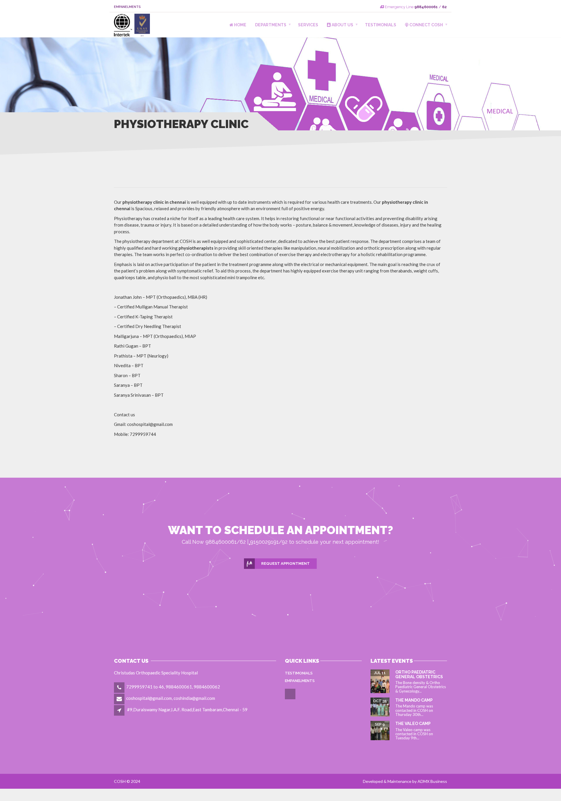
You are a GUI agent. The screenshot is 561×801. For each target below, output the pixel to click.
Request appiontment (285, 563)
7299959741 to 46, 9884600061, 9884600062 (173, 686)
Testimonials (380, 25)
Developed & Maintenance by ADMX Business (405, 781)
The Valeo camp (413, 723)
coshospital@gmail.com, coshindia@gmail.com (170, 698)
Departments (270, 25)
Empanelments (127, 7)
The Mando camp (414, 700)
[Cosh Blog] (290, 698)
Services (308, 25)
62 (444, 7)
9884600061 (426, 7)
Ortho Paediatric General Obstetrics (419, 674)
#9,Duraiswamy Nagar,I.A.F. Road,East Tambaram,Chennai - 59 (187, 709)
